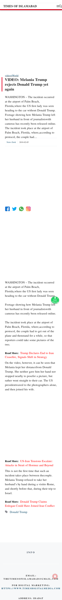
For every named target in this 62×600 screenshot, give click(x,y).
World (15, 75)
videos (8, 75)
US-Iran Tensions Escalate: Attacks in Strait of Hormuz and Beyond (29, 463)
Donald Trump (18, 512)
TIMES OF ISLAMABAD (20, 6)
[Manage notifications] (55, 576)
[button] (60, 6)
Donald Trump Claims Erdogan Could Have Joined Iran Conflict (30, 503)
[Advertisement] (31, 42)
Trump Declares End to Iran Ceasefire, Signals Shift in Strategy (29, 355)
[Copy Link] (28, 208)
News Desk (11, 142)
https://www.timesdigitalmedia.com (31, 588)
